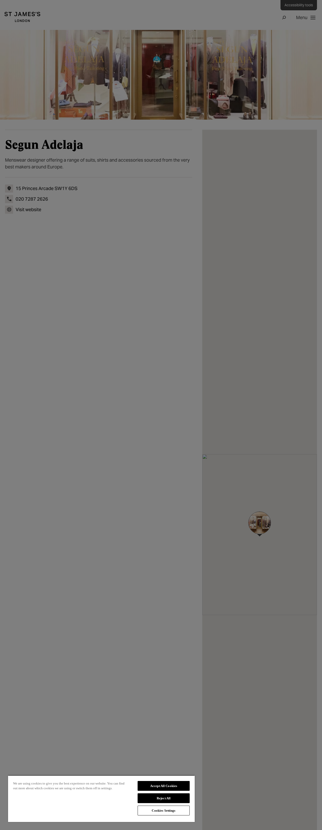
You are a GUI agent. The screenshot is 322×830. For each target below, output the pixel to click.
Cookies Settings (163, 810)
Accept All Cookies (163, 786)
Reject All (164, 798)
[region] (101, 798)
